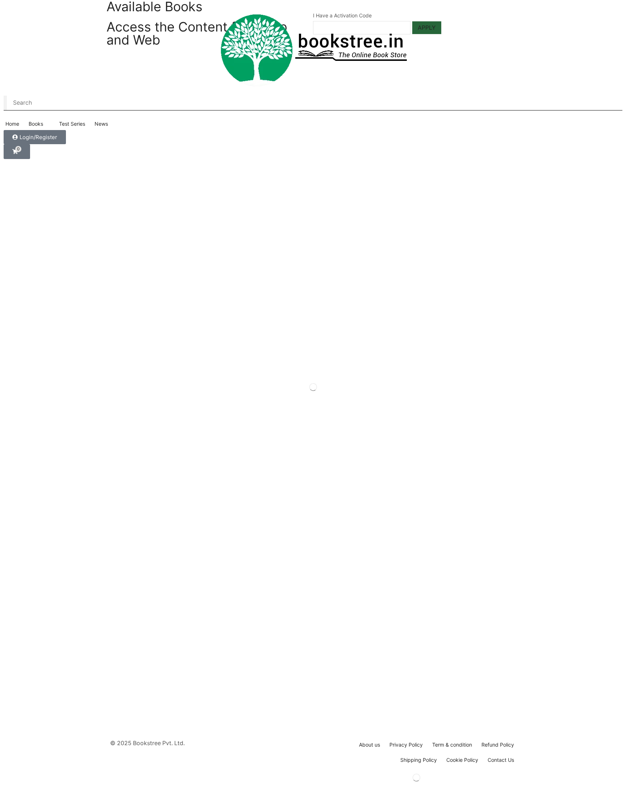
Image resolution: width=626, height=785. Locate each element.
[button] (35, 137)
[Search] (5, 103)
